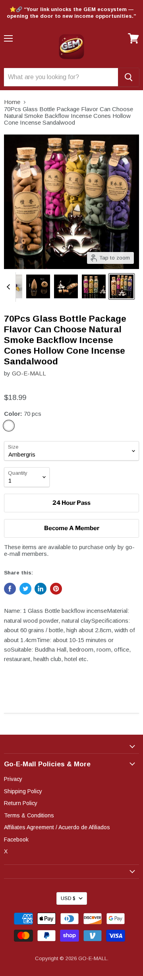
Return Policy (20, 803)
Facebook (16, 839)
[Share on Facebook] (10, 589)
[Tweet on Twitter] (25, 589)
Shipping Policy (23, 791)
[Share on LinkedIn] (40, 589)
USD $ (68, 898)
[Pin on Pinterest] (56, 589)
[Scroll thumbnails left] (9, 287)
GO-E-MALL (29, 373)
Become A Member (71, 528)
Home (12, 102)
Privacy (13, 779)
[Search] (128, 77)
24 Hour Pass (71, 502)
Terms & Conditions (29, 815)
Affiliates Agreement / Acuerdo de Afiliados (57, 827)
